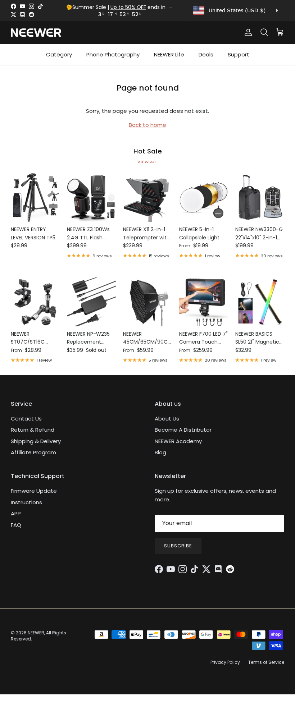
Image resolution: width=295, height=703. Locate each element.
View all (147, 162)
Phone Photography (113, 54)
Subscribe (178, 545)
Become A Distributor (183, 429)
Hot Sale (147, 151)
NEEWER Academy (178, 441)
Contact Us (26, 418)
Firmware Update (34, 491)
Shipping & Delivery (36, 441)
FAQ (16, 525)
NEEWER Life (169, 54)
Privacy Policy (225, 662)
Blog (160, 452)
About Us (167, 418)
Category (59, 54)
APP (16, 513)
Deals (206, 54)
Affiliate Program (33, 452)
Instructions (26, 502)
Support (238, 54)
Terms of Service (266, 662)
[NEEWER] (36, 32)
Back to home (147, 125)
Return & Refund (32, 429)
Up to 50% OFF (128, 7)
